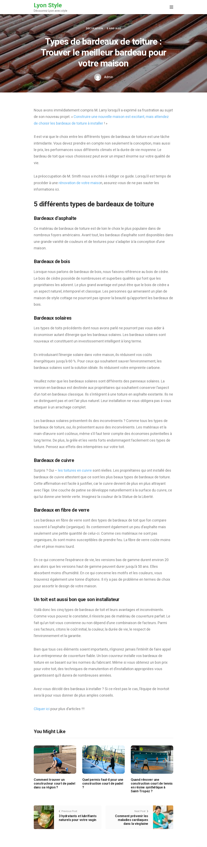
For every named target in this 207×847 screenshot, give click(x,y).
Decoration (94, 28)
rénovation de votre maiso (79, 183)
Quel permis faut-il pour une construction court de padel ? (102, 783)
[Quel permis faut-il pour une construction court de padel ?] (103, 759)
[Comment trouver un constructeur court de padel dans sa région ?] (55, 759)
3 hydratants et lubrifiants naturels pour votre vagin (77, 818)
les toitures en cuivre (74, 470)
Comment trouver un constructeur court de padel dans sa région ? (54, 783)
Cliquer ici (42, 709)
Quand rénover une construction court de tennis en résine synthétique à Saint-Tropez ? (152, 785)
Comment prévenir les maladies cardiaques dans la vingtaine (131, 820)
